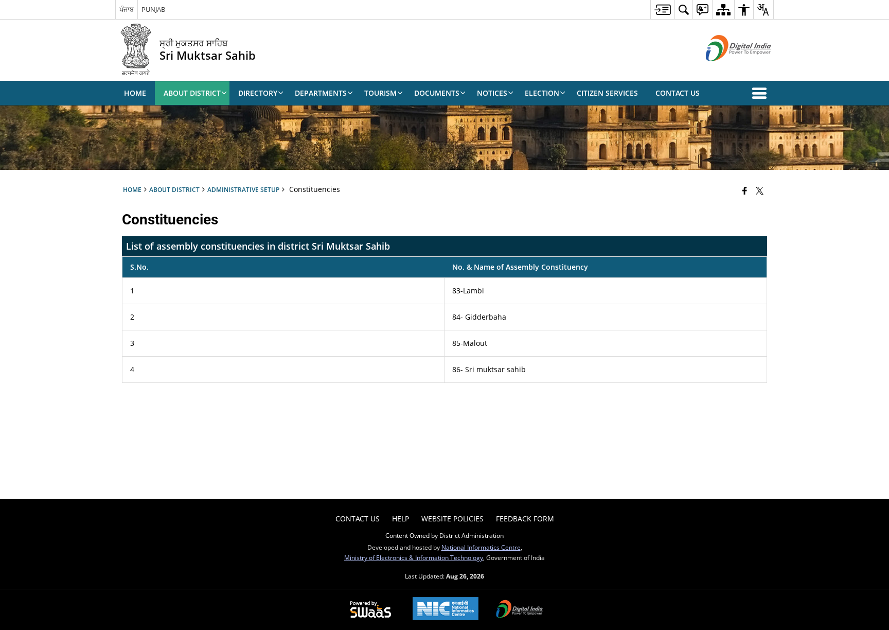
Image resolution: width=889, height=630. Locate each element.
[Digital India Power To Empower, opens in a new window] (519, 610)
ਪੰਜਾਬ (126, 9)
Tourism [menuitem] (380, 93)
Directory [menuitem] (257, 93)
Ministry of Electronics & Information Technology (413, 557)
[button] (761, 93)
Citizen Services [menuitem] (607, 93)
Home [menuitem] (135, 93)
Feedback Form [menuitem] (525, 518)
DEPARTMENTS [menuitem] (321, 93)
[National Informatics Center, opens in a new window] (445, 609)
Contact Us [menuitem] (677, 93)
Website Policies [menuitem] (452, 518)
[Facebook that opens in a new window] (744, 190)
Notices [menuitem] (492, 93)
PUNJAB (153, 9)
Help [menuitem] (400, 518)
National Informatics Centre (481, 547)
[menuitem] (662, 9)
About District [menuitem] (192, 93)
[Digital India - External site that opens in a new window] (726, 70)
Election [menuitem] (542, 93)
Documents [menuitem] (436, 93)
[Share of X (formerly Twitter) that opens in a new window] (759, 190)
